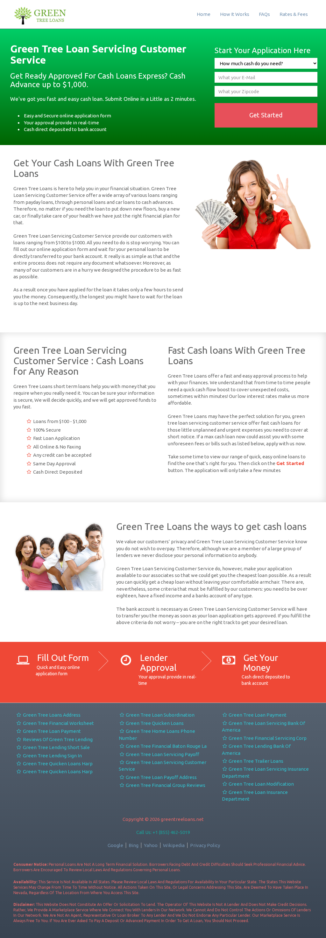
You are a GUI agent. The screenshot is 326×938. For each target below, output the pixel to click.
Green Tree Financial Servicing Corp (267, 738)
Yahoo (151, 845)
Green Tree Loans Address (51, 715)
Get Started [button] (266, 115)
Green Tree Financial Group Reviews (165, 785)
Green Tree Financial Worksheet (58, 723)
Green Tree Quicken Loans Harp (57, 763)
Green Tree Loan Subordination (160, 715)
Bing (133, 845)
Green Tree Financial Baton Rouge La (166, 746)
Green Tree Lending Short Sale (56, 747)
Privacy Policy (205, 845)
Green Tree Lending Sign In (52, 755)
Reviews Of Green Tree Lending (57, 739)
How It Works (234, 14)
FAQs (264, 14)
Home (203, 14)
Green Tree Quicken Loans (154, 723)
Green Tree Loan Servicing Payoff (162, 754)
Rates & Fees (294, 14)
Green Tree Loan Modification (261, 784)
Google (115, 845)
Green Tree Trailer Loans (255, 761)
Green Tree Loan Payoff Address (161, 777)
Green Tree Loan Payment (51, 731)
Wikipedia (174, 845)
